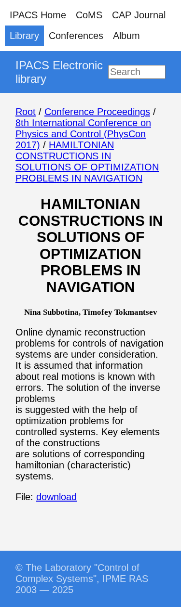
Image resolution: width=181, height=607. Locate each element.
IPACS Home (38, 15)
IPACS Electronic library (59, 72)
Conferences (76, 35)
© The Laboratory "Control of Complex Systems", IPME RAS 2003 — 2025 (81, 578)
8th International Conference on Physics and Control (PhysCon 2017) (83, 133)
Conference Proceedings (97, 111)
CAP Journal (139, 15)
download (56, 496)
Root (25, 111)
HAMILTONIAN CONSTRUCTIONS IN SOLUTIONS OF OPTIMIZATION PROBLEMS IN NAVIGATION (87, 161)
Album (126, 35)
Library (24, 35)
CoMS (89, 15)
